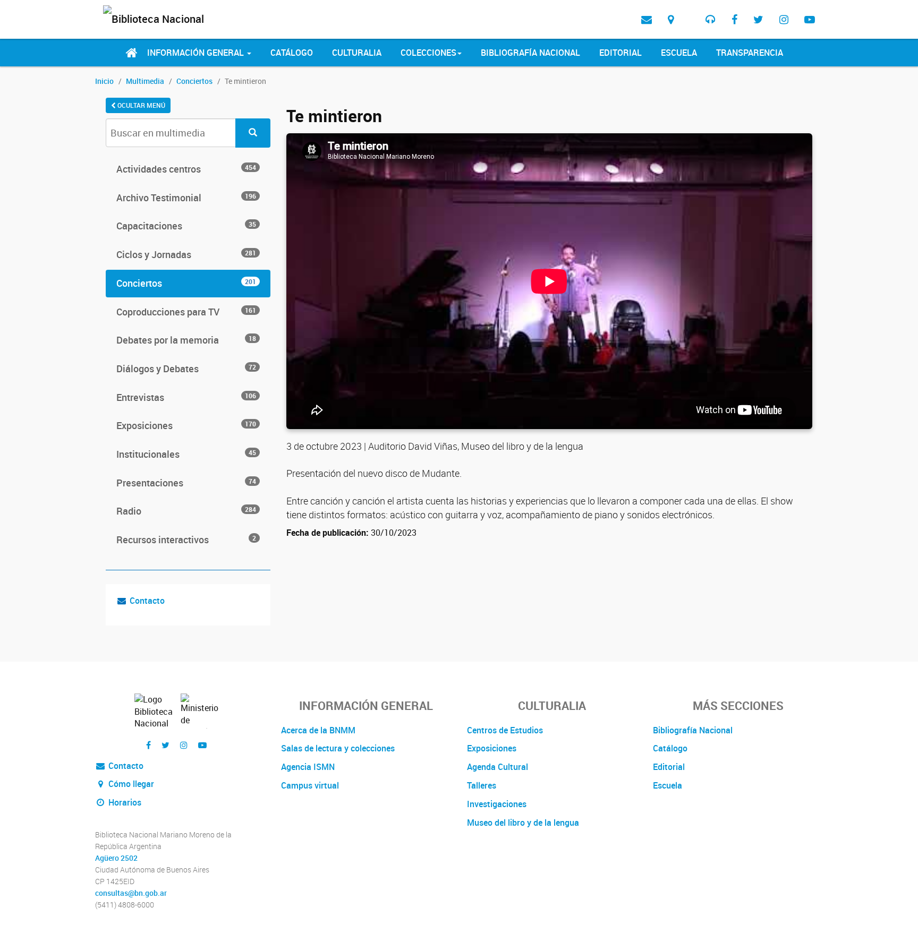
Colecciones (428, 52)
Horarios (123, 802)
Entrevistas (186, 397)
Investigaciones (496, 804)
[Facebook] (734, 19)
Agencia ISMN (308, 767)
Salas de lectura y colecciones (338, 748)
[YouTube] (809, 19)
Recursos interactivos (186, 539)
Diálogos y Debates (186, 368)
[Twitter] (758, 19)
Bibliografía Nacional (530, 52)
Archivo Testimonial (186, 197)
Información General (196, 52)
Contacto (147, 600)
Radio (186, 510)
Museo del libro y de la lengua (523, 822)
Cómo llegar (130, 784)
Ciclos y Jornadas (186, 254)
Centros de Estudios (505, 730)
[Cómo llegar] (671, 19)
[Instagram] (783, 19)
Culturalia (356, 52)
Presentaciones (186, 482)
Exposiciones (186, 425)
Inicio (104, 81)
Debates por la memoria (186, 339)
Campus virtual (310, 785)
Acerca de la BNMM (318, 730)
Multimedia (145, 81)
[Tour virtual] (690, 11)
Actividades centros (186, 168)
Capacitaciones (186, 225)
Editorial (620, 52)
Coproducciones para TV (186, 311)
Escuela (679, 52)
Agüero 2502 (116, 858)
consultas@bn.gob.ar (131, 893)
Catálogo (291, 52)
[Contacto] (646, 19)
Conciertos (194, 81)
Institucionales (186, 454)
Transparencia (749, 52)
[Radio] (711, 19)
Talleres (481, 785)
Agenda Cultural (497, 767)
